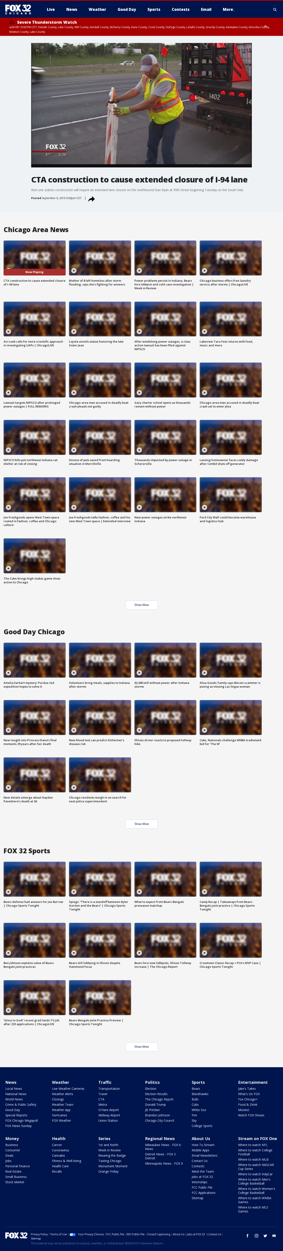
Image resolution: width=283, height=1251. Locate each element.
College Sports (202, 1126)
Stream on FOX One (257, 1138)
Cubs (195, 1104)
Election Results (156, 1094)
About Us (201, 1138)
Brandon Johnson (157, 1115)
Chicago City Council (159, 1120)
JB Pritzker (152, 1110)
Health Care (60, 1166)
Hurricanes (59, 1115)
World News (14, 1099)
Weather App (61, 1110)
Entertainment (253, 1082)
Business (11, 1145)
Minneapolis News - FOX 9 (164, 1163)
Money (12, 1138)
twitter (265, 1235)
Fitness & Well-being (66, 1161)
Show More (141, 605)
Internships (199, 1182)
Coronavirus (60, 1150)
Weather (60, 1082)
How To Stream (203, 1145)
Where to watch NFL (253, 1145)
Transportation (109, 1088)
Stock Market (14, 1182)
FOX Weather (61, 1120)
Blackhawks (200, 1094)
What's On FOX (249, 1094)
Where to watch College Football (255, 1152)
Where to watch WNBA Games (254, 1200)
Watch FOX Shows (251, 1115)
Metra (102, 1104)
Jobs (8, 1161)
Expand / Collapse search (275, 9)
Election (150, 1088)
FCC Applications (204, 1193)
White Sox (199, 1110)
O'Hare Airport (108, 1110)
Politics (152, 1082)
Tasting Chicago (109, 1161)
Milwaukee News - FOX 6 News (163, 1147)
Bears (196, 1088)
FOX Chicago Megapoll (21, 1120)
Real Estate (13, 1171)
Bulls (195, 1099)
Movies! (243, 1110)
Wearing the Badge (112, 1155)
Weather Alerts (62, 1094)
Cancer (57, 1145)
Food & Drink (247, 1104)
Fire (194, 1115)
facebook (247, 1235)
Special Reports (16, 1115)
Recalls (57, 1171)
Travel (102, 1094)
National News (16, 1094)
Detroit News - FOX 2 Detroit (160, 1156)
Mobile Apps (200, 1150)
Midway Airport (109, 1115)
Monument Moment (113, 1166)
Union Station (108, 1120)
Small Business (16, 1177)
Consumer (12, 1150)
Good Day (12, 1110)
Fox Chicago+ (248, 1099)
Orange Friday (108, 1171)
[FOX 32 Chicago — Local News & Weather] (19, 9)
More (228, 9)
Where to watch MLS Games (253, 1209)
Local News (13, 1088)
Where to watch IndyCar (255, 1174)
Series (104, 1138)
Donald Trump (155, 1104)
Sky (194, 1120)
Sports (198, 1082)
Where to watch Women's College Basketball (256, 1191)
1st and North (108, 1145)
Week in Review (109, 1150)
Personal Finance (17, 1166)
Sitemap (197, 1198)
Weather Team (62, 1104)
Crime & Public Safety (20, 1104)
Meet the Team (203, 1171)
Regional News (160, 1138)
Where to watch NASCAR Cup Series (256, 1167)
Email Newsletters (205, 1155)
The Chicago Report (159, 1099)
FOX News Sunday (18, 1126)
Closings (58, 1099)
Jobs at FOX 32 (202, 1177)
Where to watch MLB (253, 1159)
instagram (256, 1235)
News (10, 1082)
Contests (198, 1166)
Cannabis (58, 1155)
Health (58, 1138)
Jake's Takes (247, 1088)
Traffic (104, 1082)
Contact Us (200, 1161)
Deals (9, 1155)
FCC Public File (202, 1187)
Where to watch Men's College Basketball (254, 1181)
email (274, 1235)
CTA (101, 1099)
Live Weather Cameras (68, 1088)
